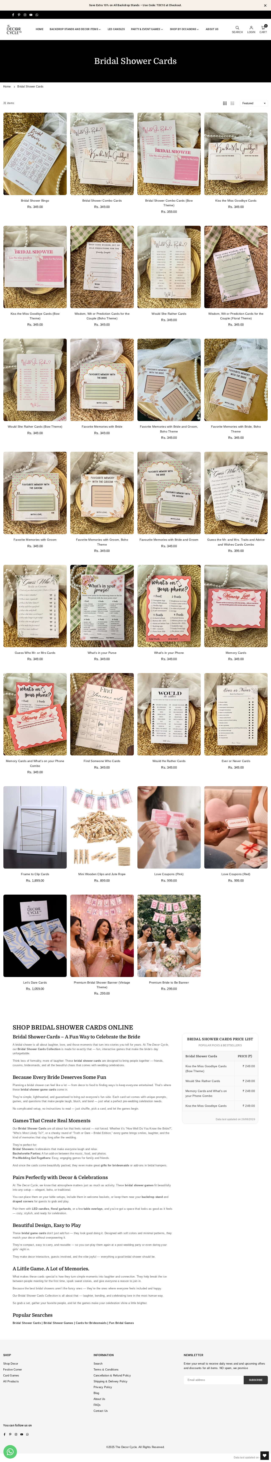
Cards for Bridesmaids (91, 1323)
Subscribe (256, 1380)
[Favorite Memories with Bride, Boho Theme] (236, 380)
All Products (11, 1381)
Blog (96, 1393)
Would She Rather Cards (169, 313)
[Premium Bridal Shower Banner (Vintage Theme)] (102, 936)
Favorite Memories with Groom (35, 539)
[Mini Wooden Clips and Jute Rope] (102, 827)
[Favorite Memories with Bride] (102, 380)
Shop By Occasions (183, 29)
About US (212, 29)
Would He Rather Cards (168, 761)
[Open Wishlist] (264, 1455)
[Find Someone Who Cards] (102, 714)
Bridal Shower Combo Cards (102, 200)
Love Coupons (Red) (235, 874)
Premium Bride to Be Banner (169, 982)
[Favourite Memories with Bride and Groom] (169, 493)
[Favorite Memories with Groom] (35, 493)
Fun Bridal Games (121, 1323)
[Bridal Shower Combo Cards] (102, 154)
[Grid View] (224, 103)
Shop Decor (10, 1363)
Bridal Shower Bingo (35, 200)
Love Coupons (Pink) (169, 874)
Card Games (11, 1375)
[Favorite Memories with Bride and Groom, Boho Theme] (169, 380)
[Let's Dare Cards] (35, 936)
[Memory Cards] (236, 606)
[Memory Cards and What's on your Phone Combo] (35, 714)
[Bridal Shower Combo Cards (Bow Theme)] (169, 154)
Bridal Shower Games (59, 1323)
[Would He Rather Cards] (169, 714)
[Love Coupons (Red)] (236, 827)
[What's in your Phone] (169, 606)
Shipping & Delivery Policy (111, 1381)
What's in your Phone (169, 652)
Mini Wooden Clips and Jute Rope (102, 874)
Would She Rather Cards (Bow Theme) (35, 426)
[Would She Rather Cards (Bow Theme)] (35, 380)
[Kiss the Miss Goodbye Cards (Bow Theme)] (35, 267)
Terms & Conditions (106, 1369)
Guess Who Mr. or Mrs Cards (35, 652)
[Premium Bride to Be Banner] (169, 936)
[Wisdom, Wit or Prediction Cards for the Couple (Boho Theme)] (102, 267)
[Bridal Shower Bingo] (35, 154)
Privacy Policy (103, 1387)
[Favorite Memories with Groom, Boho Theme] (102, 493)
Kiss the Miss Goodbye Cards (235, 200)
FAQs (97, 1405)
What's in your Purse (102, 652)
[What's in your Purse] (102, 606)
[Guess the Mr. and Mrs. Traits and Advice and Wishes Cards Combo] (236, 493)
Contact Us (101, 1410)
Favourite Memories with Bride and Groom (169, 539)
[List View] (232, 103)
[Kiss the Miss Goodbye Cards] (236, 154)
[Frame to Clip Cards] (35, 827)
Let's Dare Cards (35, 982)
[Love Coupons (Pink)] (169, 827)
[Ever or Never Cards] (236, 714)
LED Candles (116, 29)
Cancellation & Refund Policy (112, 1375)
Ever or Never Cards (236, 761)
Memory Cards (236, 652)
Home (39, 29)
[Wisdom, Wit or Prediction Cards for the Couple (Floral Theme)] (236, 267)
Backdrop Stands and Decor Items (74, 29)
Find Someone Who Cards (102, 761)
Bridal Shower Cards (27, 1323)
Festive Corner (12, 1369)
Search (98, 1363)
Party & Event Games (145, 29)
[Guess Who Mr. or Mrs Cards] (35, 606)
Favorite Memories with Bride (102, 426)
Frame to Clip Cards (35, 874)
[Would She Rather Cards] (169, 267)
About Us (99, 1399)
